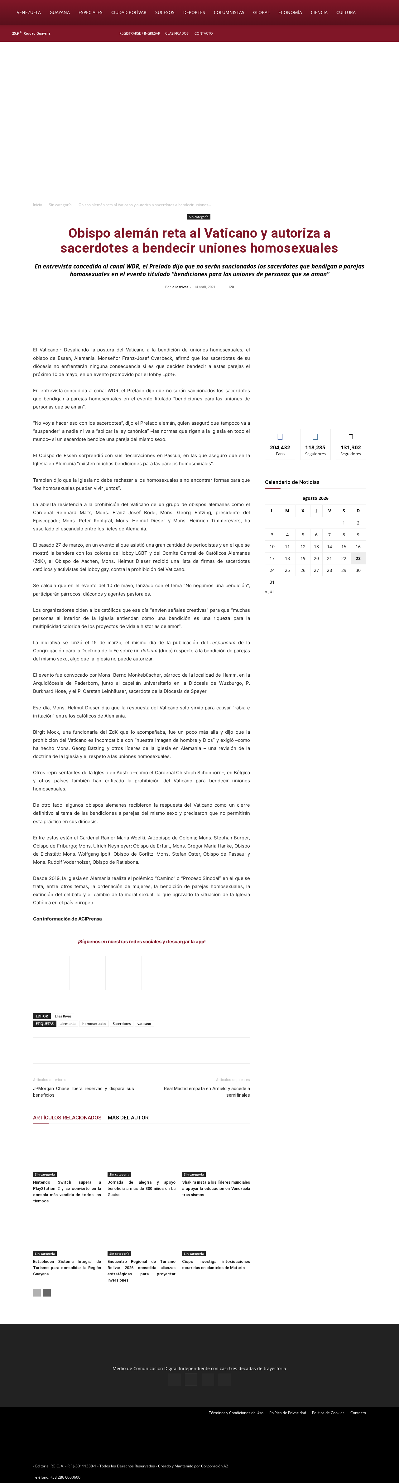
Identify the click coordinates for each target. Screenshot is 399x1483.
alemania (67, 1023)
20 (316, 558)
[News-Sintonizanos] (311, 414)
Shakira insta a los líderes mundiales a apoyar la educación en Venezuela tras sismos (216, 1188)
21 (329, 558)
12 (302, 546)
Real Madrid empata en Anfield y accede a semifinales (207, 1092)
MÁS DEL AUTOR (128, 1117)
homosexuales (94, 1023)
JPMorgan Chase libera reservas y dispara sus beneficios (83, 1092)
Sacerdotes (122, 1023)
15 (343, 546)
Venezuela (29, 12)
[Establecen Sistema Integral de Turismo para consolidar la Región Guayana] (67, 1233)
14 (329, 546)
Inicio (37, 204)
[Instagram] (367, 33)
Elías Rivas (63, 1016)
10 (272, 546)
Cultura (346, 12)
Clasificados (177, 33)
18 (287, 558)
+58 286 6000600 (65, 1477)
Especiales (91, 12)
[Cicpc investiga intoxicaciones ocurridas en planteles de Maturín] (216, 1233)
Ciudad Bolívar (129, 12)
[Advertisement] (199, 151)
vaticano (144, 1023)
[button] (385, 13)
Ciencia (319, 12)
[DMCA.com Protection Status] (277, 1466)
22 (343, 558)
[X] (377, 33)
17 (272, 558)
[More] (331, 301)
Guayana (60, 12)
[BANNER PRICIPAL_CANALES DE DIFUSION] (199, 77)
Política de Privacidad (287, 1412)
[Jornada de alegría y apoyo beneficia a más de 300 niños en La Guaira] (141, 1153)
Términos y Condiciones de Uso (236, 1412)
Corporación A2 (214, 1466)
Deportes (194, 12)
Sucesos (165, 12)
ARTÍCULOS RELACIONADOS (67, 1117)
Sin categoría (60, 204)
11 (287, 546)
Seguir (316, 433)
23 (358, 558)
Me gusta (280, 433)
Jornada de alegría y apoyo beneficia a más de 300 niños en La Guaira (141, 1188)
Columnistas (229, 12)
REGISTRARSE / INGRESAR (139, 33)
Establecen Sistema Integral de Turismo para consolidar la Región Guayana (67, 1267)
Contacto (204, 33)
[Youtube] (388, 33)
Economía (290, 12)
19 (302, 558)
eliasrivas (180, 286)
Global (261, 12)
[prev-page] (37, 1293)
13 (316, 546)
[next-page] (47, 1293)
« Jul (269, 591)
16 (358, 546)
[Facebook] (357, 33)
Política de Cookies (328, 1412)
